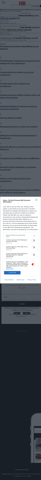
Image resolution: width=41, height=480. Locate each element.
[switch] (33, 240)
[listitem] (20, 235)
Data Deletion (9, 280)
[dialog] (20, 240)
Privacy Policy (31, 280)
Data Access (20, 280)
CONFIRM (12, 272)
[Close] (37, 200)
